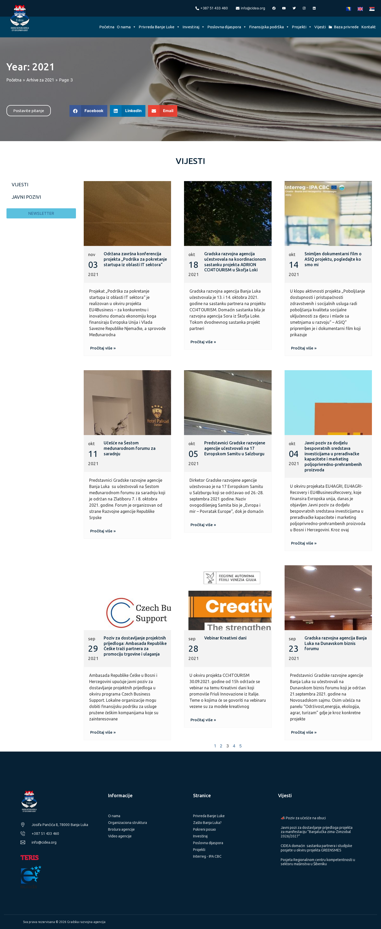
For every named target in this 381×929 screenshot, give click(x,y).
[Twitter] (294, 8)
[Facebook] (274, 8)
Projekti (299, 27)
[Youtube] (284, 8)
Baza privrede (346, 27)
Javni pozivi (26, 196)
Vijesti (320, 27)
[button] (88, 111)
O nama (124, 27)
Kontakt (368, 27)
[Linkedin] (314, 8)
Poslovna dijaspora (224, 27)
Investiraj (190, 27)
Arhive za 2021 (40, 80)
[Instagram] (304, 8)
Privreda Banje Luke (156, 27)
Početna (106, 27)
